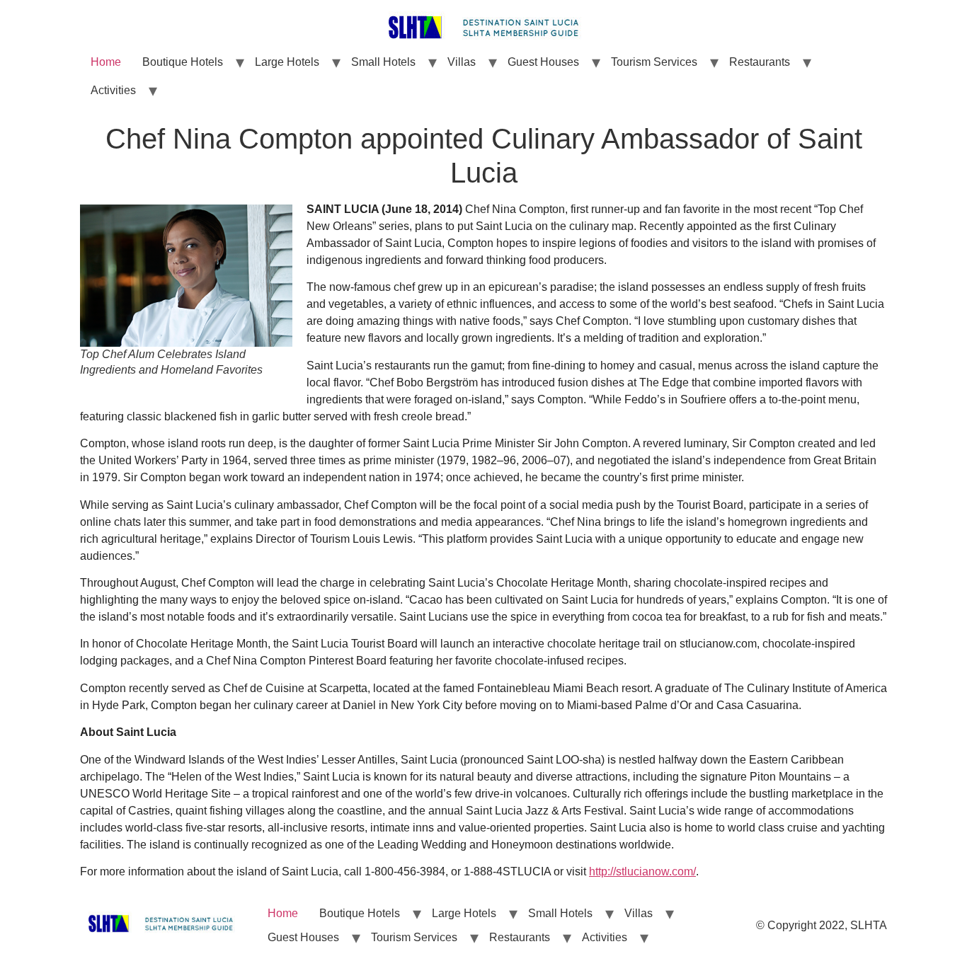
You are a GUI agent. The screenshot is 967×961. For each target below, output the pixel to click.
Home (106, 62)
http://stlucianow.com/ (642, 871)
